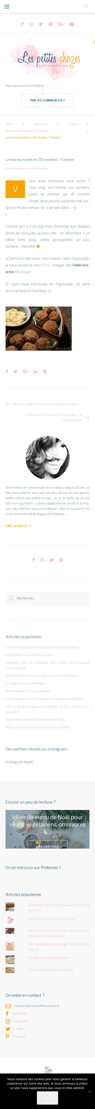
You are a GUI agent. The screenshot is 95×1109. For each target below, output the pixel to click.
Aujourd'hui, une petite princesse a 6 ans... (36, 719)
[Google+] (61, 24)
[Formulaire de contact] (72, 24)
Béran (46, 265)
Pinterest (19, 1036)
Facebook (18, 1013)
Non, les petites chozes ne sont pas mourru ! (45, 404)
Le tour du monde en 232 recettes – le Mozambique (54, 417)
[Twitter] (41, 24)
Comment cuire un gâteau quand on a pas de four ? (43, 647)
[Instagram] (31, 24)
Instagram (20, 1021)
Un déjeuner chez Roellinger (26, 683)
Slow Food (40, 124)
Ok (47, 1098)
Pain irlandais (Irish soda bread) (28, 691)
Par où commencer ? (47, 100)
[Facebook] (22, 24)
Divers (73, 124)
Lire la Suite (16, 526)
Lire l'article (47, 846)
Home (9, 124)
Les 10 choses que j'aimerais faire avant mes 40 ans (44, 699)
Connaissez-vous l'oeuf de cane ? (30, 655)
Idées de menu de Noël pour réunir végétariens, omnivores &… (48, 824)
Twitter (18, 1029)
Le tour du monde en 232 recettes (26, 131)
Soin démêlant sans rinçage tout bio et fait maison (42, 675)
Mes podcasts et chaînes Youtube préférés (37, 727)
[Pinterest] (50, 24)
